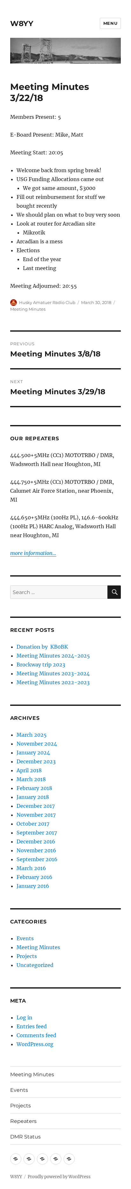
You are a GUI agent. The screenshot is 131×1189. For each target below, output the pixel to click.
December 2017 (36, 806)
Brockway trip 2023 (41, 664)
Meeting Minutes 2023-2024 (53, 673)
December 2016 (36, 841)
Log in (24, 1017)
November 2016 (36, 850)
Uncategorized (35, 965)
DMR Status (25, 1137)
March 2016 (31, 868)
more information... (33, 553)
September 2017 (37, 832)
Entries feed (32, 1026)
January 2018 (33, 797)
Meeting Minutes (27, 309)
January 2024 (33, 752)
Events (25, 938)
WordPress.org (35, 1044)
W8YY (21, 23)
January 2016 (33, 886)
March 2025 (32, 735)
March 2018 (31, 779)
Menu (110, 23)
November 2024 (37, 743)
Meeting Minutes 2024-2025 (53, 655)
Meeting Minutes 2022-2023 (53, 682)
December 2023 (36, 761)
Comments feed (36, 1035)
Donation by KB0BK (42, 647)
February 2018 (34, 788)
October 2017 (33, 824)
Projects (27, 956)
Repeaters (23, 1121)
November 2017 (36, 815)
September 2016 (37, 859)
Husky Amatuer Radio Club (47, 302)
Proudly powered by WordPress (59, 1176)
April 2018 (29, 770)
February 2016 (34, 877)
